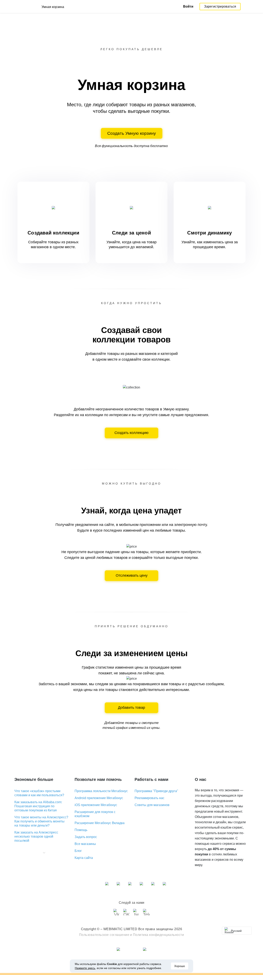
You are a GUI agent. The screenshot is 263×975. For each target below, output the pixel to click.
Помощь (81, 830)
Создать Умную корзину (131, 133)
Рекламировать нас (149, 798)
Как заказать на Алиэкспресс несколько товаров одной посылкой (36, 836)
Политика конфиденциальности (158, 934)
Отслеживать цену (132, 575)
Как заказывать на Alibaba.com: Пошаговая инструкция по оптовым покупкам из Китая (38, 806)
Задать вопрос (86, 837)
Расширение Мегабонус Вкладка (100, 823)
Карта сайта (84, 857)
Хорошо (179, 966)
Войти (188, 6)
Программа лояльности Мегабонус (101, 791)
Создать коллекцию (131, 433)
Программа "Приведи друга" (156, 791)
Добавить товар (131, 707)
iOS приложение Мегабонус (96, 805)
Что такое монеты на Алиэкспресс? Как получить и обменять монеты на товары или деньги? (41, 821)
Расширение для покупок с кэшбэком (95, 814)
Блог (78, 851)
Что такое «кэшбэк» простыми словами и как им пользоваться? (39, 793)
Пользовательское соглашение (104, 934)
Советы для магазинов (152, 805)
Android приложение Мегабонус (99, 798)
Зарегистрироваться (220, 6)
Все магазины (85, 844)
